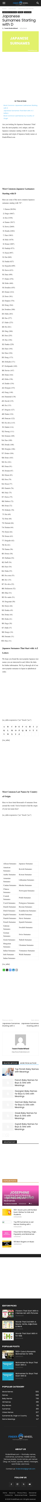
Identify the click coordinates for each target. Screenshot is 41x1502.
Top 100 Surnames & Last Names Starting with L (24, 1223)
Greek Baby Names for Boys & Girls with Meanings (26, 1116)
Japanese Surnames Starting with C (11, 1024)
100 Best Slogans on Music (24, 1242)
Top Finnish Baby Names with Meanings (27, 1070)
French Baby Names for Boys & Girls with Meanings (26, 1083)
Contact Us (9, 1495)
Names (20, 12)
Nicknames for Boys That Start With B (26, 1374)
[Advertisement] (20, 75)
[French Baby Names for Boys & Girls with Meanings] (8, 1083)
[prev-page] (3, 1135)
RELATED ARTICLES (10, 1063)
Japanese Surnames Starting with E (30, 1024)
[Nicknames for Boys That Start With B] (8, 1376)
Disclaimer (32, 1493)
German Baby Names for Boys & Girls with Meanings (25, 1105)
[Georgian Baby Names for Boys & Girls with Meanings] (8, 1094)
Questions (32, 1495)
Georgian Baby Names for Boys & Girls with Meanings (26, 1094)
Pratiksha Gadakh (10, 1204)
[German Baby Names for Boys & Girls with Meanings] (8, 1105)
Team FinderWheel (11, 28)
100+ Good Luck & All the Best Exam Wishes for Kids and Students (25, 1212)
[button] (4, 3)
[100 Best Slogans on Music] (6, 1244)
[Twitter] (23, 1484)
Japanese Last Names (26, 9)
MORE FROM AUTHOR (28, 1063)
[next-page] (7, 1135)
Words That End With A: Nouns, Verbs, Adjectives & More (26, 1324)
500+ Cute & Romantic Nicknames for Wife (25, 1352)
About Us (12, 1493)
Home (4, 9)
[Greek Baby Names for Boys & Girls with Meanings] (8, 1116)
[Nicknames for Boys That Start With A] (8, 1365)
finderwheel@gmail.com (25, 1469)
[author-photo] (20, 1045)
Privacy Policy (22, 1493)
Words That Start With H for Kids (26, 1334)
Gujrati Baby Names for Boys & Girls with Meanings (26, 1127)
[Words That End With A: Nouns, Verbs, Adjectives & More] (8, 1325)
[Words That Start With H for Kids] (8, 1336)
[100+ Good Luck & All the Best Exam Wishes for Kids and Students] (6, 1212)
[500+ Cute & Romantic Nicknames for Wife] (8, 1354)
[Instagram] (17, 1484)
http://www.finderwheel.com (20, 1052)
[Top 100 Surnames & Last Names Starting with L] (6, 1224)
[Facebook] (11, 1484)
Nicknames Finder (21, 1495)
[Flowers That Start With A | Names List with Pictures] (8, 1314)
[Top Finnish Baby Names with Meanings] (8, 1072)
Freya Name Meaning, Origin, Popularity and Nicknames (25, 1233)
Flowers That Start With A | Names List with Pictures (26, 1311)
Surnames (12, 9)
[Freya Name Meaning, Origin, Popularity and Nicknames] (6, 1234)
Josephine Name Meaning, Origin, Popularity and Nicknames (17, 1198)
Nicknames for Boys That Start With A (26, 1363)
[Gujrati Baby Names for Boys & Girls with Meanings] (8, 1127)
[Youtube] (29, 1484)
